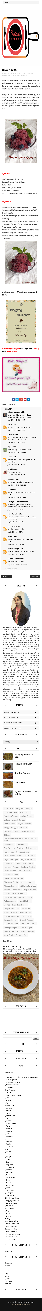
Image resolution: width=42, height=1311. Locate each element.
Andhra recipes (26, 816)
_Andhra (8, 1152)
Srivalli (10, 469)
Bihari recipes (10, 823)
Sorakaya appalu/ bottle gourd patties (24, 755)
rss (6, 1268)
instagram (8, 1281)
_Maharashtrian (10, 1177)
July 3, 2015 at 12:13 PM (16, 522)
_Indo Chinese (10, 1116)
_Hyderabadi (9, 1167)
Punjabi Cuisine (25, 901)
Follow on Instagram (13, 728)
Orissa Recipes (10, 897)
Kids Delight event (26, 349)
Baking (7, 820)
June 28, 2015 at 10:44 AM (17, 452)
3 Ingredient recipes (24, 808)
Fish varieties (31, 848)
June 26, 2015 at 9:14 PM (16, 420)
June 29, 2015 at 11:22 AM (17, 485)
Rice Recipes (9, 1208)
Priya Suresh (12, 514)
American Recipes (11, 816)
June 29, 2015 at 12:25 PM (17, 497)
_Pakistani (8, 1141)
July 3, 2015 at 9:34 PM (15, 532)
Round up (26, 908)
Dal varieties (9, 844)
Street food (27, 916)
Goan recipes (9, 855)
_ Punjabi (8, 1182)
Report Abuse (7, 941)
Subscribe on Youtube (13, 723)
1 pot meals (9, 808)
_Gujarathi (8, 1162)
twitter (7, 1266)
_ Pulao (7, 1213)
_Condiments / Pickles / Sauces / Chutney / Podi (21, 1077)
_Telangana (9, 1193)
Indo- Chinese (27, 863)
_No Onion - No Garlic (12, 1082)
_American (8, 1121)
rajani (10, 447)
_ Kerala (8, 1175)
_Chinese (8, 1113)
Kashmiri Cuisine (28, 867)
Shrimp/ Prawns (10, 912)
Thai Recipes (27, 927)
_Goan (7, 1159)
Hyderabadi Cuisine (12, 863)
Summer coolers (11, 920)
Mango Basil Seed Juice (22, 773)
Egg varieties (9, 848)
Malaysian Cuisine (11, 882)
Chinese (7, 835)
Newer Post (6, 576)
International (9, 1105)
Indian (7, 1149)
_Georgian (8, 1131)
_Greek (7, 1134)
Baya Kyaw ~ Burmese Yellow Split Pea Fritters (26, 792)
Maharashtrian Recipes (13, 878)
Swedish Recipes (26, 920)
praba (10, 457)
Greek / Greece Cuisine (26, 855)
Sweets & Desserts (12, 1226)
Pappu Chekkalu (20, 782)
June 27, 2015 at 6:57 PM (16, 430)
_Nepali (7, 1139)
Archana (11, 434)
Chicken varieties (27, 831)
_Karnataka (9, 1172)
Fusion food (9, 852)
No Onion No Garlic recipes (15, 893)
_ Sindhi (7, 1188)
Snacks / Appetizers (12, 916)
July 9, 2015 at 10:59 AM (16, 554)
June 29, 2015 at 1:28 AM (16, 475)
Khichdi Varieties (24, 871)
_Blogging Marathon (12, 1201)
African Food (25, 812)
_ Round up (9, 1206)
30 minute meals (11, 812)
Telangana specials (12, 927)
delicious (8, 1271)
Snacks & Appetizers (12, 1224)
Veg (25, 935)
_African (8, 1110)
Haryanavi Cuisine (27, 859)
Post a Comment (11, 569)
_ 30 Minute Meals (11, 1237)
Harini (4, 351)
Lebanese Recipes (11, 874)
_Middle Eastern (10, 1123)
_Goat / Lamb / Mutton (13, 1095)
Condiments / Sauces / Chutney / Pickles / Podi (20, 840)
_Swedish (8, 1144)
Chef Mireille (12, 526)
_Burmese (8, 1128)
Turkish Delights (27, 931)
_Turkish (8, 1126)
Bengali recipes (18, 820)
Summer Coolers (11, 1229)
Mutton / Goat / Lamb (13, 890)
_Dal (6, 1074)
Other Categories (11, 1231)
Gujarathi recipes (11, 859)
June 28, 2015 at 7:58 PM (16, 465)
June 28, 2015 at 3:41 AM (16, 442)
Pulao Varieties (10, 901)
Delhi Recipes (22, 844)
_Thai (7, 1118)
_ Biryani (8, 1211)
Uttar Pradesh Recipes (13, 935)
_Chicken (8, 1092)
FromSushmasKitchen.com (21, 1304)
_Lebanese (9, 1146)
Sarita (10, 424)
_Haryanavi (9, 1165)
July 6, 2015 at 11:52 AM (16, 544)
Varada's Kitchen (14, 559)
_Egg (6, 1103)
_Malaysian (9, 1136)
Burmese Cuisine (11, 831)
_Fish (7, 1098)
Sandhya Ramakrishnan (17, 502)
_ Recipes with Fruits (12, 1085)
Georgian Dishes (23, 852)
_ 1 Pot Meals (10, 1239)
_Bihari (7, 1154)
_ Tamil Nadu (9, 1190)
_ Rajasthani (9, 1185)
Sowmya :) (11, 479)
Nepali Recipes (30, 890)
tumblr (7, 1276)
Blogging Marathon (29, 73)
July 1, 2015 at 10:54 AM (16, 510)
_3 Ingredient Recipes (12, 1234)
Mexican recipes (10, 886)
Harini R (10, 536)
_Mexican (8, 1108)
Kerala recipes (10, 871)
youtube (8, 1278)
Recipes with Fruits (8, 76)
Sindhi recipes (25, 912)
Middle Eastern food (28, 886)
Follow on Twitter (11, 712)
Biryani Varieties (24, 823)
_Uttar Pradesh (10, 1195)
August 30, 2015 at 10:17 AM (17, 564)
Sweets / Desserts (21, 76)
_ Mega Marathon (11, 1203)
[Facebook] (20, 6)
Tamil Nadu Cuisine (29, 924)
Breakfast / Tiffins (11, 1221)
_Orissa (7, 1180)
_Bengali (8, 1157)
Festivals (20, 848)
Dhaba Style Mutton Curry (23, 763)
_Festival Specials (11, 1080)
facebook (8, 1251)
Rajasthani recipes (19, 905)
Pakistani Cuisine (25, 897)
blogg (6, 827)
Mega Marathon (27, 882)
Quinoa (7, 905)
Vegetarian (9, 1072)
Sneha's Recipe (13, 549)
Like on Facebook (11, 717)
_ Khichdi (8, 1216)
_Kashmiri (8, 1170)
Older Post (35, 576)
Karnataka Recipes (11, 867)
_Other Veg (9, 1087)
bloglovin (8, 1273)
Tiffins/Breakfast (11, 931)
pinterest (8, 1284)
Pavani (10, 489)
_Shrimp (8, 1100)
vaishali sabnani (14, 412)
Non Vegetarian (10, 1090)
